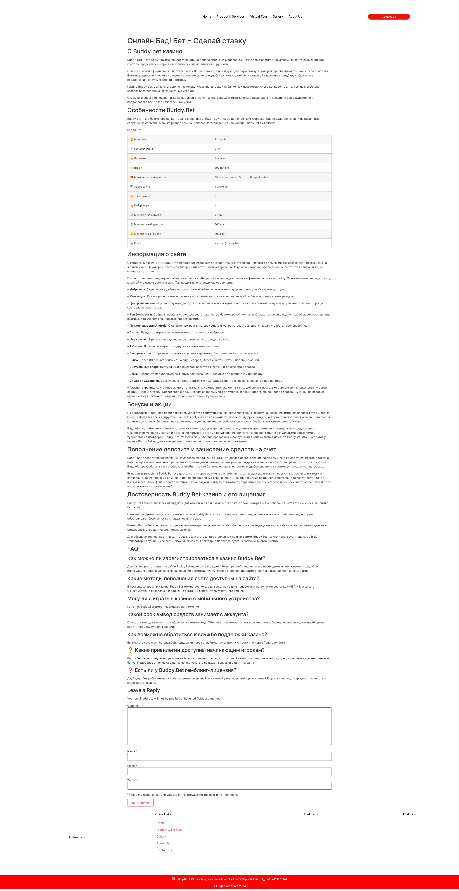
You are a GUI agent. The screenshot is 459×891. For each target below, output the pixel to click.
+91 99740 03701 (277, 879)
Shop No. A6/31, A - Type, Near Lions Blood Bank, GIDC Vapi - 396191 (218, 879)
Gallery (278, 16)
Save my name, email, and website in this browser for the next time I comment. (184, 794)
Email (132, 765)
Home (207, 16)
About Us (295, 16)
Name (132, 751)
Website (132, 780)
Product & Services (231, 16)
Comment (135, 705)
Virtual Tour (258, 16)
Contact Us (389, 16)
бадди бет (134, 130)
